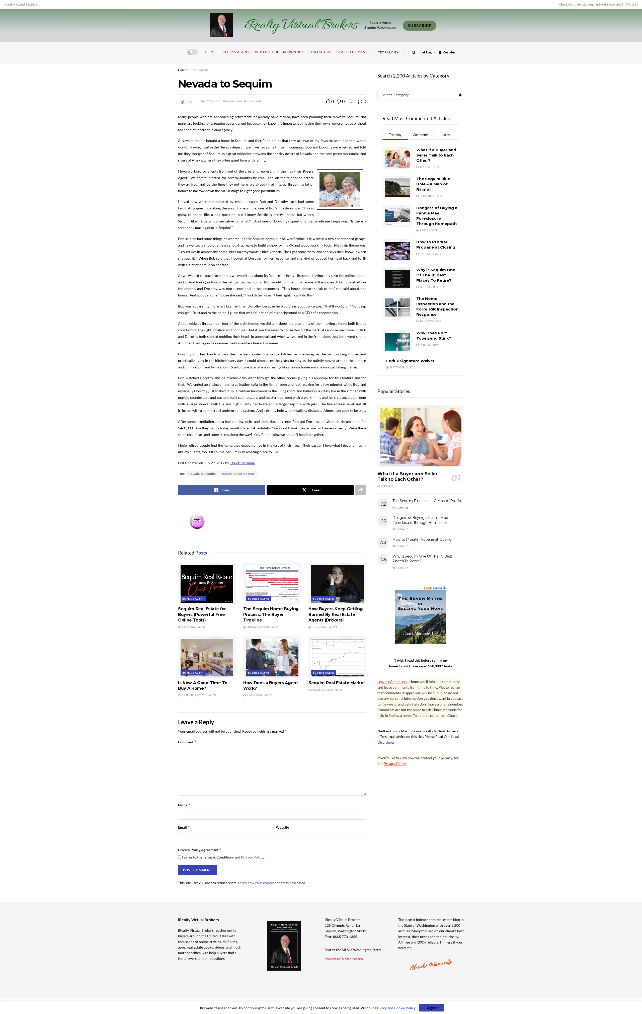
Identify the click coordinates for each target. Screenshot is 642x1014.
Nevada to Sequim (202, 474)
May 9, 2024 (188, 627)
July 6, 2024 (319, 627)
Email (184, 827)
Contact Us (319, 52)
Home (210, 52)
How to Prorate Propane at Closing (422, 539)
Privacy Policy (252, 857)
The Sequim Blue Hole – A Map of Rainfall (433, 184)
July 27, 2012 (211, 101)
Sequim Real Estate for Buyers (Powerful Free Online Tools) (202, 614)
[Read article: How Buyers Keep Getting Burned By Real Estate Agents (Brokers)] (337, 583)
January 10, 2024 (257, 627)
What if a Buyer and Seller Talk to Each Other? (436, 155)
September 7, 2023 (192, 695)
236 (276, 627)
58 (203, 627)
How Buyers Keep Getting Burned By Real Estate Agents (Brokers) (335, 614)
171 (334, 627)
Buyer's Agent (199, 70)
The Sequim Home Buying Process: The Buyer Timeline (271, 614)
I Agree (431, 1007)
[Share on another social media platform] (360, 490)
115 (269, 695)
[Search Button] (414, 52)
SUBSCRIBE (419, 25)
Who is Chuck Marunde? (279, 52)
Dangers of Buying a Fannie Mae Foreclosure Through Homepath (420, 520)
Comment (187, 742)
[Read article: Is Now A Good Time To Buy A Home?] (207, 656)
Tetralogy (388, 52)
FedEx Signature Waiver (410, 360)
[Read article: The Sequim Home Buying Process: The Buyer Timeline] (272, 583)
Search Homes (351, 52)
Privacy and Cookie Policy (395, 1008)
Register (448, 52)
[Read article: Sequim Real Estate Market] (337, 656)
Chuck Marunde (242, 463)
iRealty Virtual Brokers (300, 25)
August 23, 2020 (322, 689)
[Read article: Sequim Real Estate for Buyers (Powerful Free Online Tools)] (207, 583)
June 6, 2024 (254, 695)
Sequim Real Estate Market (336, 682)
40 (340, 689)
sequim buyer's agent (238, 474)
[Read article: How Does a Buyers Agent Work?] (272, 656)
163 (213, 695)
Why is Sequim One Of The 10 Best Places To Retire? (435, 275)
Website (282, 827)
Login (430, 52)
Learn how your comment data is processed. (272, 883)
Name (184, 805)
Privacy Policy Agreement (200, 849)
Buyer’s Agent (235, 52)
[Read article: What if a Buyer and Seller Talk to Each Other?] (420, 436)
